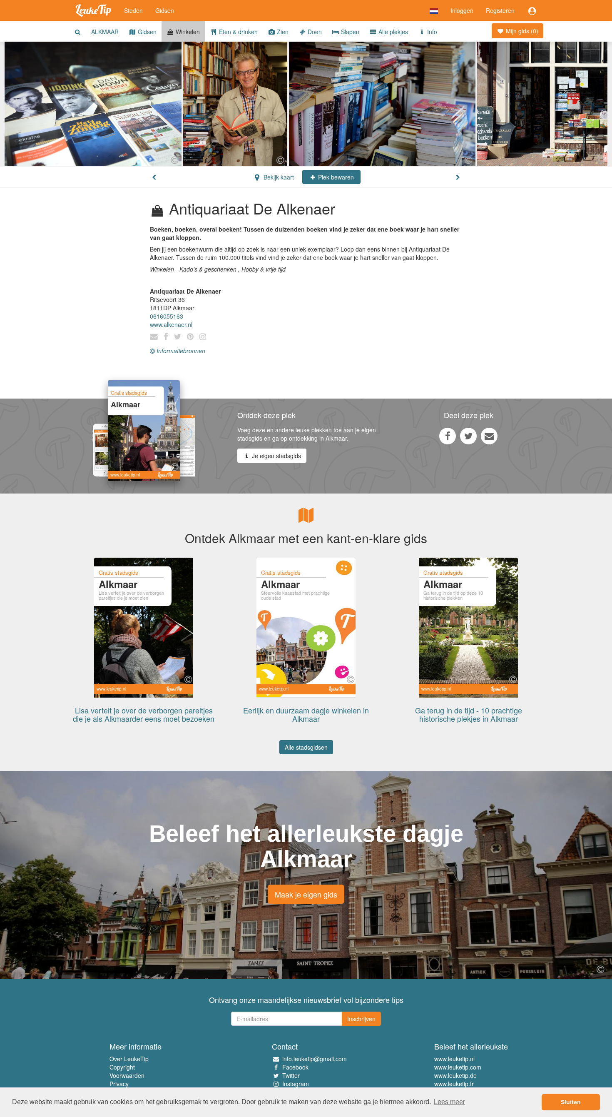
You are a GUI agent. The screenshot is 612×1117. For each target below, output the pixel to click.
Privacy (119, 1084)
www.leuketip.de (455, 1075)
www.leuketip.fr (454, 1084)
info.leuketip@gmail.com (314, 1059)
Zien (282, 31)
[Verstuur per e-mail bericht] (489, 435)
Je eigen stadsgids (275, 455)
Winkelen (187, 31)
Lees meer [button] (449, 1101)
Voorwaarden (126, 1075)
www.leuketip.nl (454, 1059)
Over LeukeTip (129, 1059)
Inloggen (461, 10)
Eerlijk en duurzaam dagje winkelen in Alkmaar (306, 714)
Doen (314, 31)
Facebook (295, 1067)
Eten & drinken (237, 31)
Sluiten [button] (571, 1102)
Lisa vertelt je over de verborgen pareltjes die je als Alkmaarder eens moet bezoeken (143, 714)
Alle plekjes (392, 31)
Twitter (291, 1075)
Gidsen (164, 10)
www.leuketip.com (457, 1067)
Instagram (295, 1084)
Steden (133, 10)
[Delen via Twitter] (468, 435)
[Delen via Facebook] (447, 435)
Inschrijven (361, 1019)
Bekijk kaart (278, 177)
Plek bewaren (335, 177)
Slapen (349, 31)
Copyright (122, 1067)
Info (431, 31)
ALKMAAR (105, 31)
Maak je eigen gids (306, 894)
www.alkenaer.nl (171, 324)
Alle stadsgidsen (306, 747)
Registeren (500, 10)
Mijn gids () (521, 31)
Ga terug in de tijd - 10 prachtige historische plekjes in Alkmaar (468, 714)
